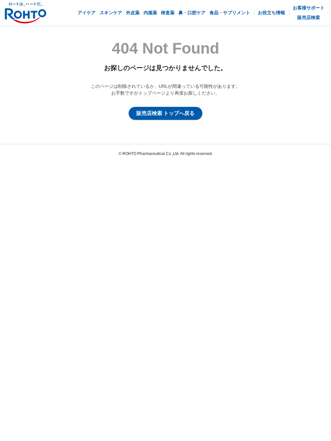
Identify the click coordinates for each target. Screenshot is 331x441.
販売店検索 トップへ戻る (165, 113)
